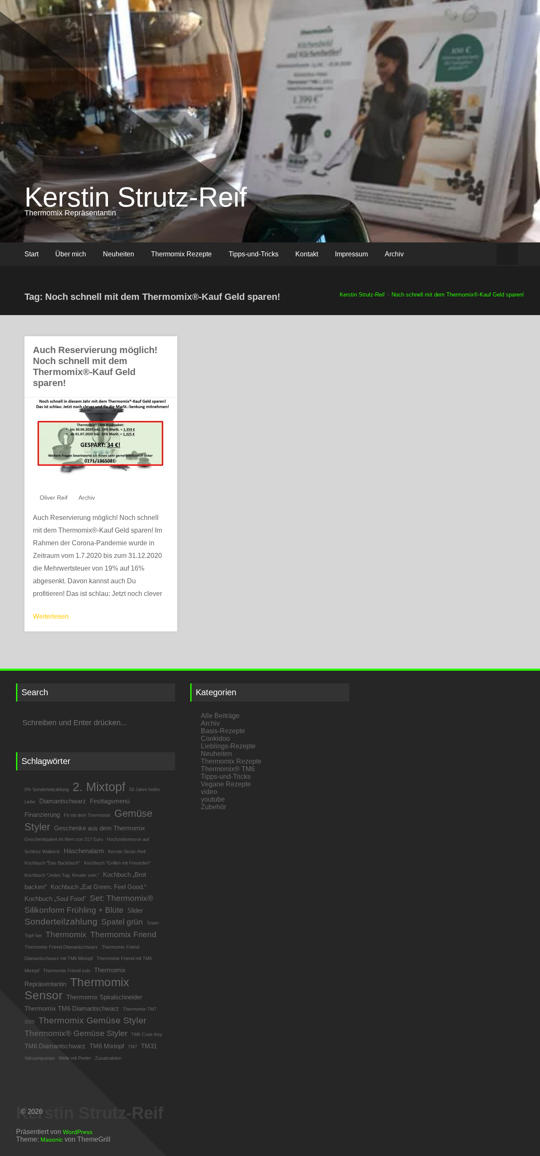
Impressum (351, 254)
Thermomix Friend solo (66, 970)
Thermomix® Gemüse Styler (75, 1033)
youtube (213, 799)
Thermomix (66, 934)
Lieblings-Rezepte (228, 746)
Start (31, 254)
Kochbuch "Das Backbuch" (52, 862)
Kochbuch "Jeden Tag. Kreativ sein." (61, 875)
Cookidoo (215, 738)
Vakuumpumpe (39, 1058)
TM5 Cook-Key (146, 1034)
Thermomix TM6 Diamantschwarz (71, 1008)
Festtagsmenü (110, 801)
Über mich (70, 254)
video (209, 791)
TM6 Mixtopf (106, 1046)
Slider (135, 910)
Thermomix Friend (123, 934)
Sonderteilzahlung (60, 922)
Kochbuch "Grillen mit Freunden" (117, 862)
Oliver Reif (54, 497)
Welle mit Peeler (75, 1058)
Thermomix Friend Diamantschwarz (61, 946)
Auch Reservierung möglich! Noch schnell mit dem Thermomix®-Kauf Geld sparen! (95, 366)
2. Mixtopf (99, 787)
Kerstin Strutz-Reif (135, 197)
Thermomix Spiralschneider (104, 997)
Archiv (394, 254)
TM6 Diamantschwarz (55, 1046)
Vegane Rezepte (226, 784)
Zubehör (213, 807)
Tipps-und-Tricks (253, 254)
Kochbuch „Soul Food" (55, 898)
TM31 (149, 1046)
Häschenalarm (84, 850)
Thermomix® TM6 (228, 768)
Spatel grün (122, 921)
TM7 (132, 1046)
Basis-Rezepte (223, 730)
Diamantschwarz (62, 801)
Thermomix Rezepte (181, 254)
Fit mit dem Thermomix (87, 815)
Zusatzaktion (108, 1058)
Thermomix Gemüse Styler (92, 1020)
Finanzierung (42, 814)
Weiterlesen (51, 616)
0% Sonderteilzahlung (46, 789)
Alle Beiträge (220, 715)
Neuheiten (118, 254)
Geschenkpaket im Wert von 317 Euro (63, 839)
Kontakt (306, 254)
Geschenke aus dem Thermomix (99, 828)
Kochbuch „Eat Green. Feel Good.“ (98, 886)
